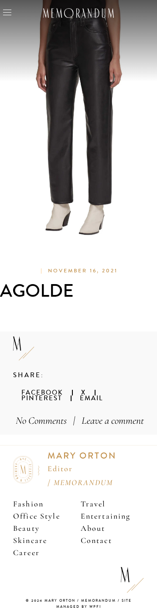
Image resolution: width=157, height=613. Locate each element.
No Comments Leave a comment (80, 420)
